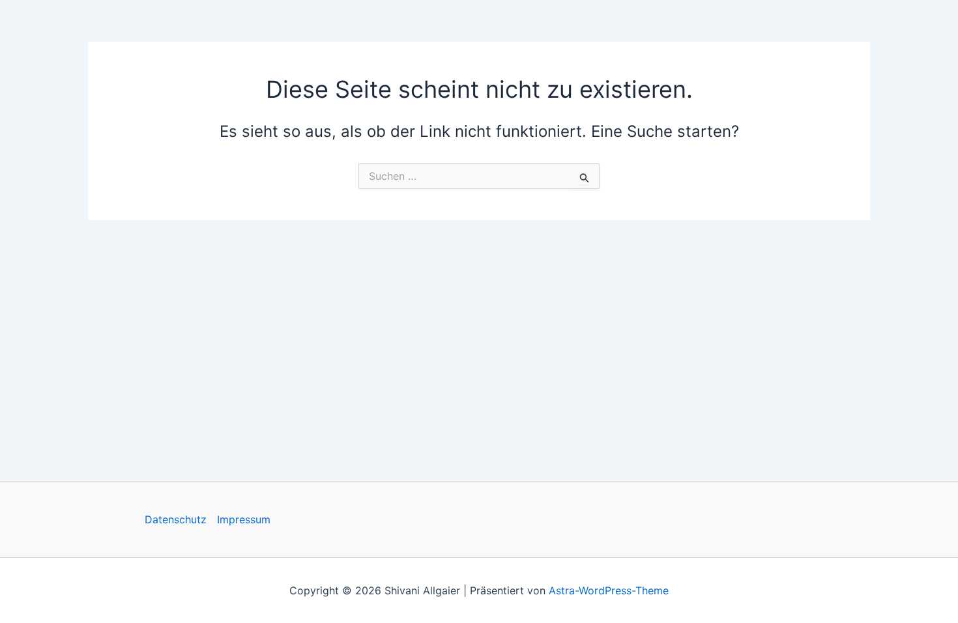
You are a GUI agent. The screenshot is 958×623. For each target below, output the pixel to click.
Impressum (243, 519)
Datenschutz (176, 519)
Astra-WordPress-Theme (609, 590)
